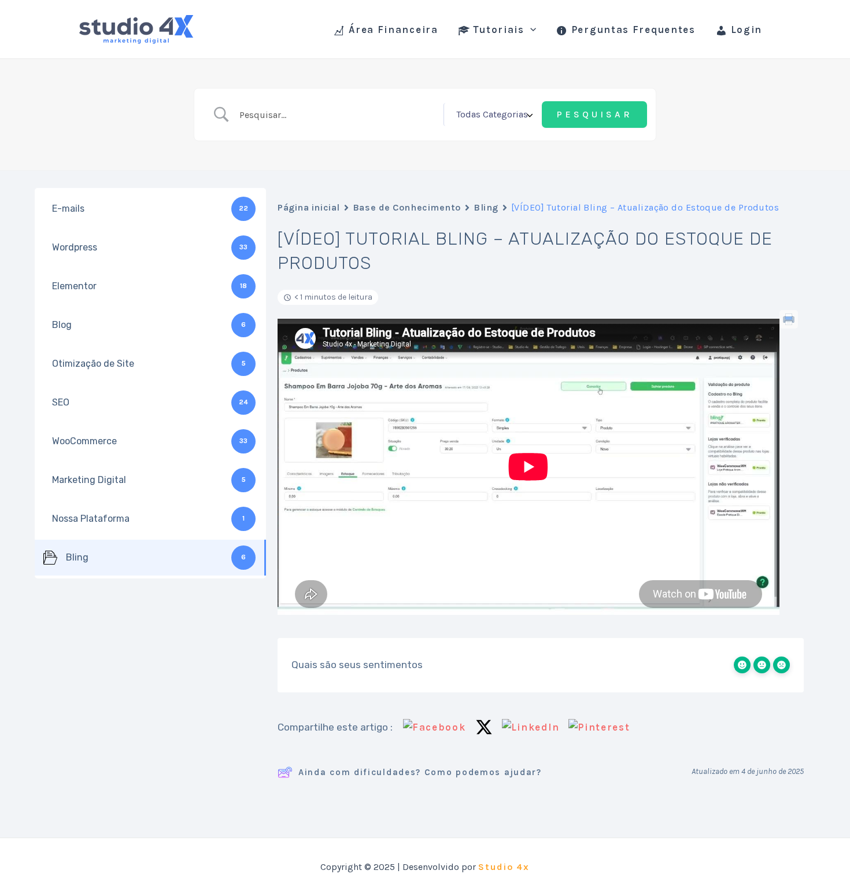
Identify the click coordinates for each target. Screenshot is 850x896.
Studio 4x (503, 866)
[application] (530, 29)
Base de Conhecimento (407, 207)
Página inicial (309, 207)
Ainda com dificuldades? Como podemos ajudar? (420, 772)
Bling (486, 207)
